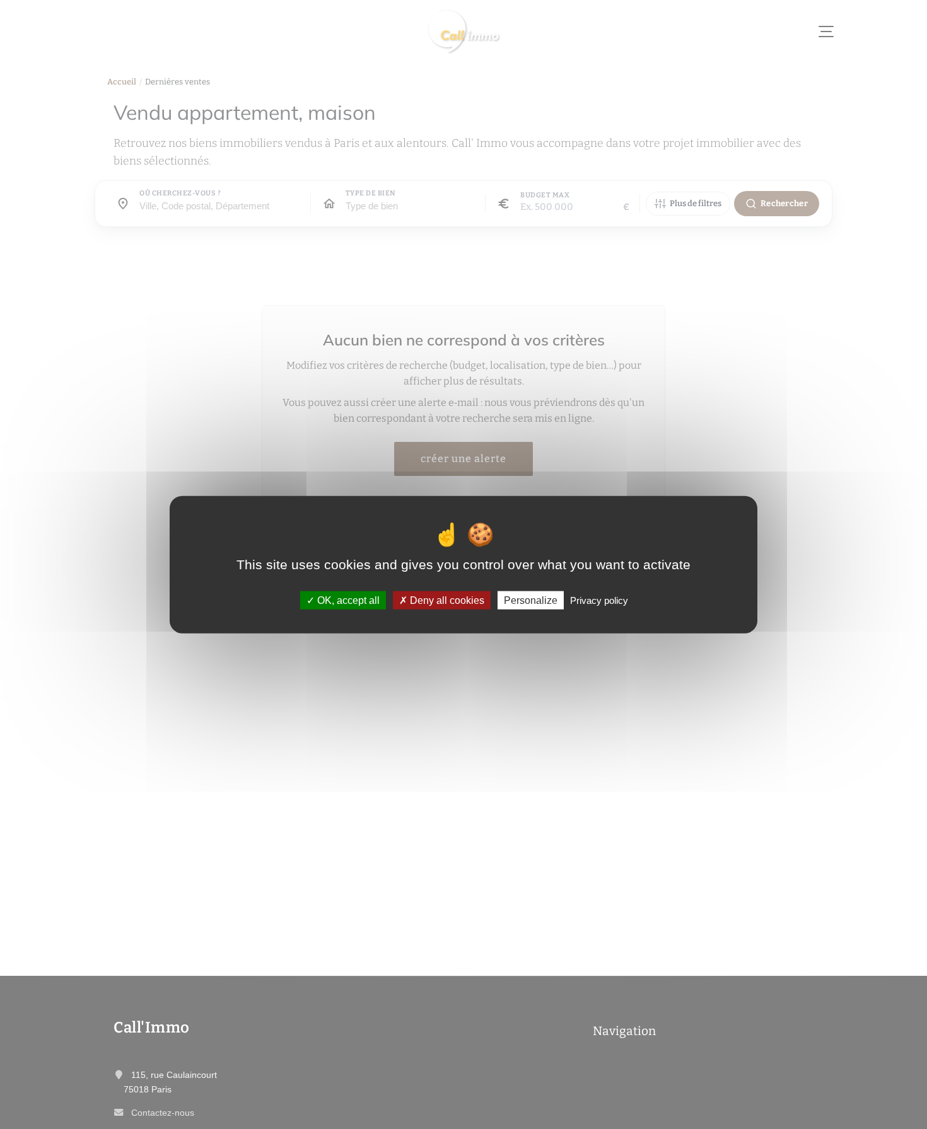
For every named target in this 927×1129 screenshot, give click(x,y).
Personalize (530, 600)
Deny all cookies (445, 600)
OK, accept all (347, 600)
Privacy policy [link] (599, 600)
